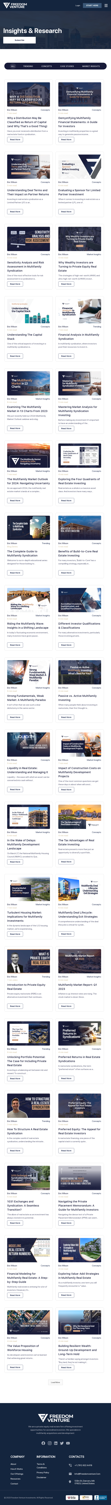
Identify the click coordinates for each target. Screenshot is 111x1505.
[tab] (13, 66)
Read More (15, 139)
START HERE (92, 5)
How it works (17, 1469)
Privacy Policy (43, 1472)
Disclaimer (41, 1477)
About (13, 1464)
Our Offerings (17, 1474)
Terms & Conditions (42, 1466)
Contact (14, 1483)
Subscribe (19, 40)
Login (78, 5)
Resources (15, 1478)
